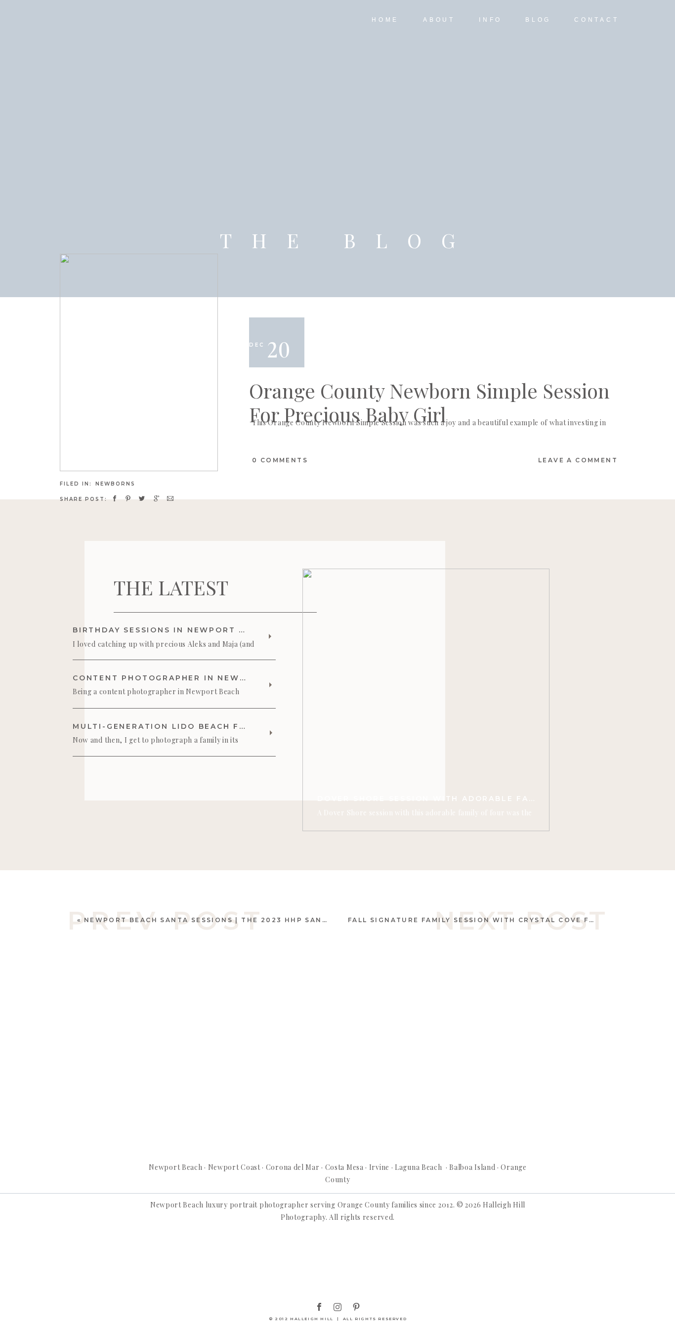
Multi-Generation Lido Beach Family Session (192, 726)
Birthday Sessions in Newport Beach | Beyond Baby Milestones (242, 629)
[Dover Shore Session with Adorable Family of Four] (425, 700)
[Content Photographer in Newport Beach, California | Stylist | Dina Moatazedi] (270, 685)
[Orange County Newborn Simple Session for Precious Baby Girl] (139, 362)
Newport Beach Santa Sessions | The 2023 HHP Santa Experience (236, 920)
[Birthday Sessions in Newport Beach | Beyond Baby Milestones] (270, 636)
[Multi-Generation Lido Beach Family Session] (271, 733)
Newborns (115, 484)
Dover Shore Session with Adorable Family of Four (457, 798)
